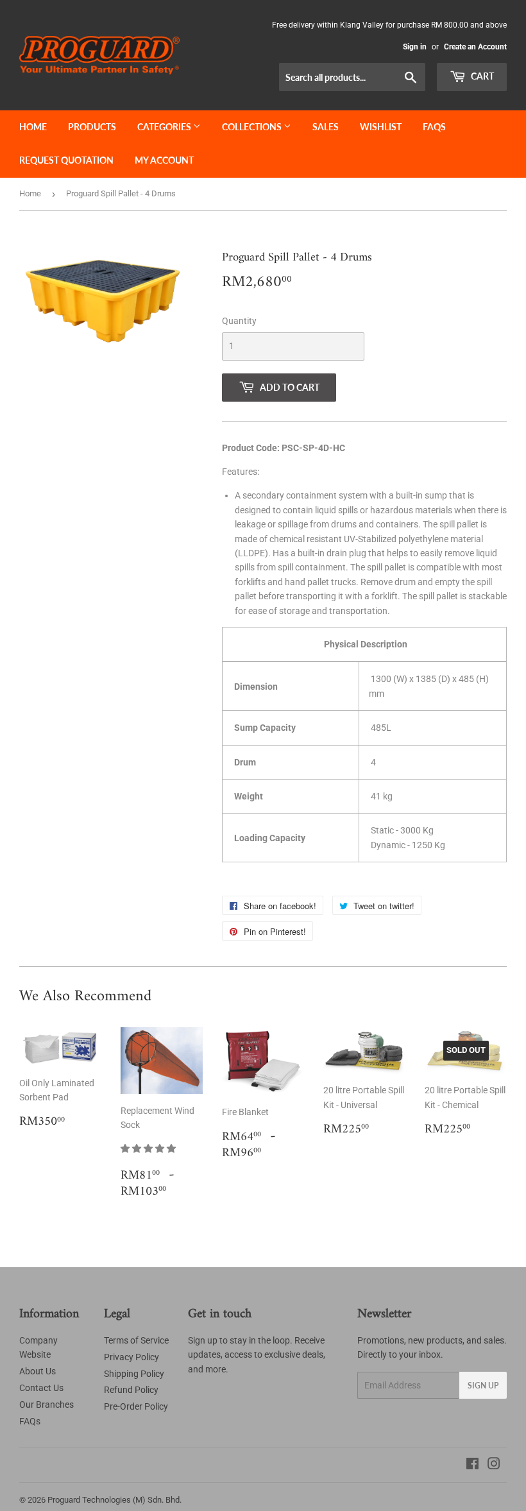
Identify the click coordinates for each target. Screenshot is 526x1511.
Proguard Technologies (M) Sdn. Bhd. (114, 1500)
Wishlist (381, 126)
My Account (164, 160)
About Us (37, 1371)
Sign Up (483, 1385)
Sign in (415, 46)
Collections (253, 126)
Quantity (239, 321)
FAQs (434, 126)
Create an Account (475, 46)
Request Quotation (66, 160)
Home (33, 126)
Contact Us (41, 1388)
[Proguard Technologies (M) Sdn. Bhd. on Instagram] (494, 1465)
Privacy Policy (131, 1357)
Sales (325, 126)
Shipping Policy (134, 1374)
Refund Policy (131, 1390)
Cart (481, 76)
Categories (165, 126)
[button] (149, 1148)
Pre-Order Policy (136, 1406)
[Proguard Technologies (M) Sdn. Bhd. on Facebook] (472, 1465)
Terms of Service (136, 1340)
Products (92, 126)
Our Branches (46, 1404)
